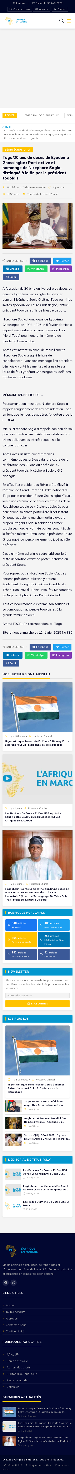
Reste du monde (17, 1380)
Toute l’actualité (15, 1311)
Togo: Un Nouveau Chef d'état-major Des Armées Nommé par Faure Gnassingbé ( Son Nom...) (44, 1103)
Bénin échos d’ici (17, 149)
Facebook (42, 260)
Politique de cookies (38, 1465)
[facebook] (5, 1283)
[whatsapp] (13, 1283)
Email (13, 276)
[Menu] (69, 20)
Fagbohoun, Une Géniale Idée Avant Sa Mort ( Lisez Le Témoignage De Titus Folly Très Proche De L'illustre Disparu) (45, 1187)
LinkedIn (15, 268)
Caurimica (13, 1386)
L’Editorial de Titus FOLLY (41, 115)
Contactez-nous (21, 9)
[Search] (61, 20)
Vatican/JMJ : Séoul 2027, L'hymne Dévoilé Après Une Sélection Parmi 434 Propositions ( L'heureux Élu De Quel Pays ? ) (46, 1137)
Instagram (62, 268)
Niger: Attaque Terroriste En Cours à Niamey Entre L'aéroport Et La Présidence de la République (37, 743)
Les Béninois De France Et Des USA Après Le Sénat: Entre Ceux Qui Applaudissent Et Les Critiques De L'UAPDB (33, 817)
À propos (43, 9)
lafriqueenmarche (21, 632)
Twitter (64, 260)
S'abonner (39, 1003)
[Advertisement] (37, 68)
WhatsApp (38, 268)
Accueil (10, 115)
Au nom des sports (19, 1367)
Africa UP (13, 1354)
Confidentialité (15, 1331)
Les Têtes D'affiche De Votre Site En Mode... (46, 1203)
